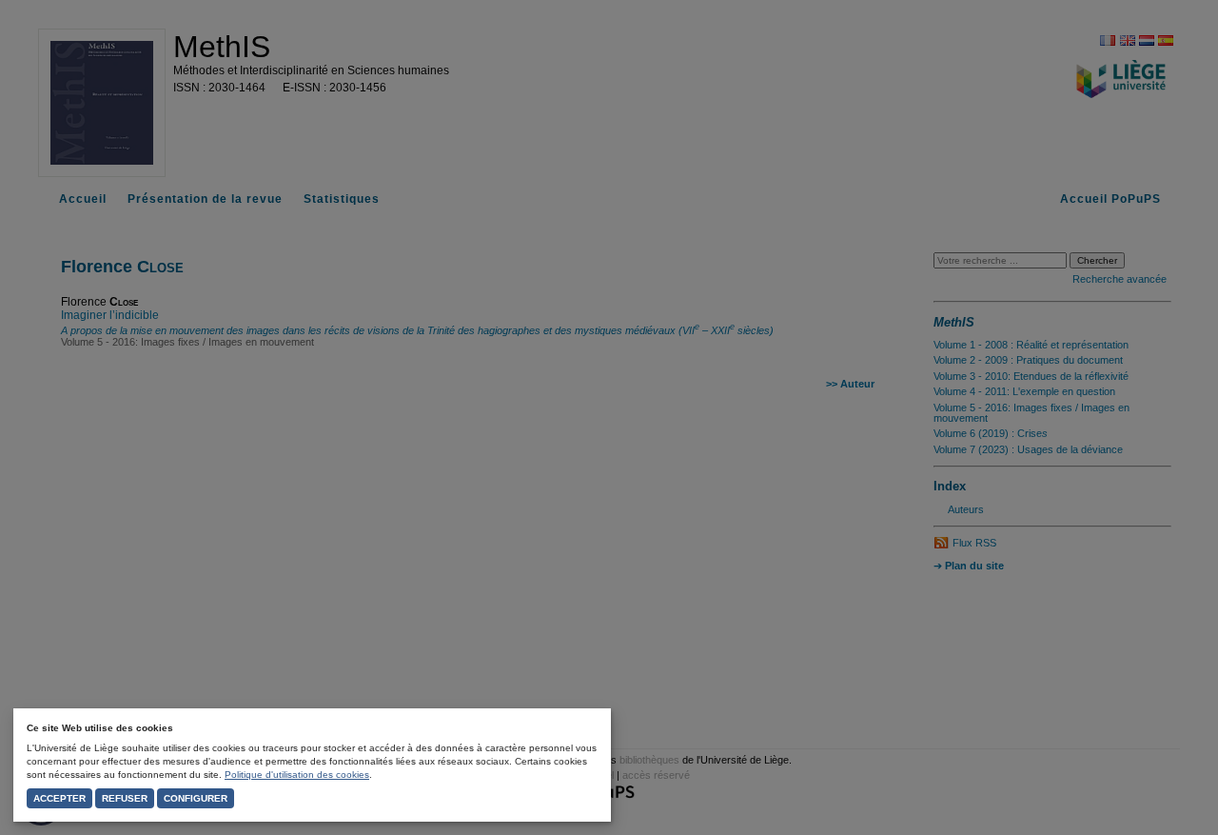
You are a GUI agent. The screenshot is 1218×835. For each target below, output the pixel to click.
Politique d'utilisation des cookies (297, 774)
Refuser (124, 798)
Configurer (195, 798)
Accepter (59, 798)
